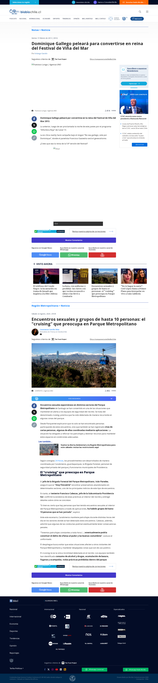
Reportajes (14, 653)
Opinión (76, 19)
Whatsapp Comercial (96, 669)
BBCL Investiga (87, 19)
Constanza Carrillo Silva (49, 329)
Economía (46, 19)
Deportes (56, 19)
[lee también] (50, 449)
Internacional (34, 19)
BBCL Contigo (100, 19)
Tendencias (66, 19)
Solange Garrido (41, 53)
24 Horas (59, 460)
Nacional (22, 19)
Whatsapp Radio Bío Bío (137, 670)
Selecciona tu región (21, 2)
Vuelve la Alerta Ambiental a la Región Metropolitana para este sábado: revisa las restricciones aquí (88, 446)
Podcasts (13, 19)
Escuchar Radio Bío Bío (134, 2)
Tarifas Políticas (16, 668)
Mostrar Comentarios (73, 240)
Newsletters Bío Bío (83, 2)
